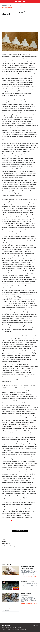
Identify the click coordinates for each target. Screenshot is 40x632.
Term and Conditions (17, 627)
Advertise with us (5, 627)
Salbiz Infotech (23, 629)
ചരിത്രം (26, 6)
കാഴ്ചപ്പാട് (21, 6)
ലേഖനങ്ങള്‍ (32, 6)
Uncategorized (14, 6)
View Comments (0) (20, 530)
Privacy (11, 627)
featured (4, 541)
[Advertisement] (20, 24)
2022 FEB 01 (5, 6)
